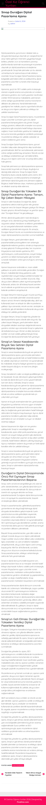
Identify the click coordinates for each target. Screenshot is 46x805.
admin (12, 24)
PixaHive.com (23, 802)
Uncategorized (18, 765)
